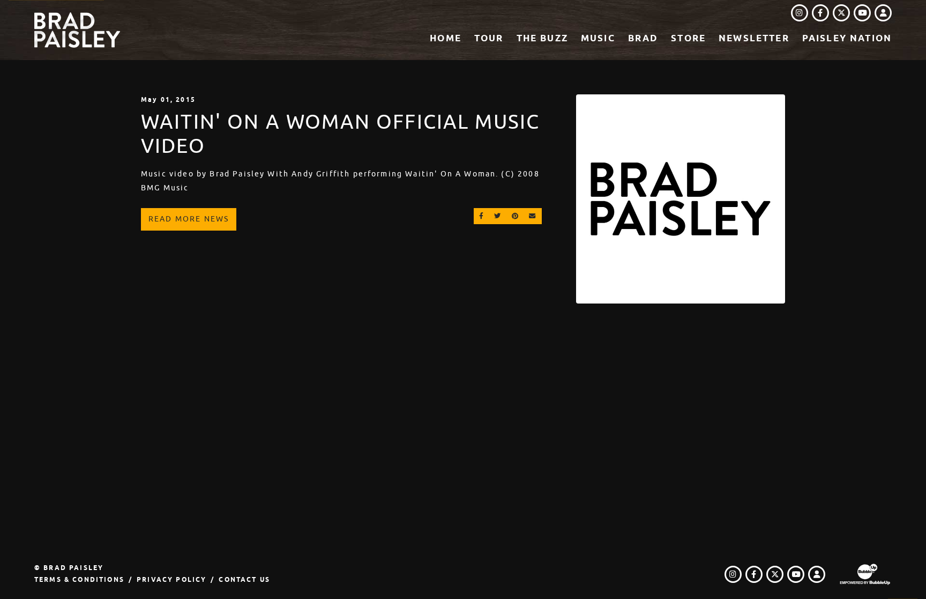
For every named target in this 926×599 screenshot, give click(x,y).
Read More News (188, 219)
